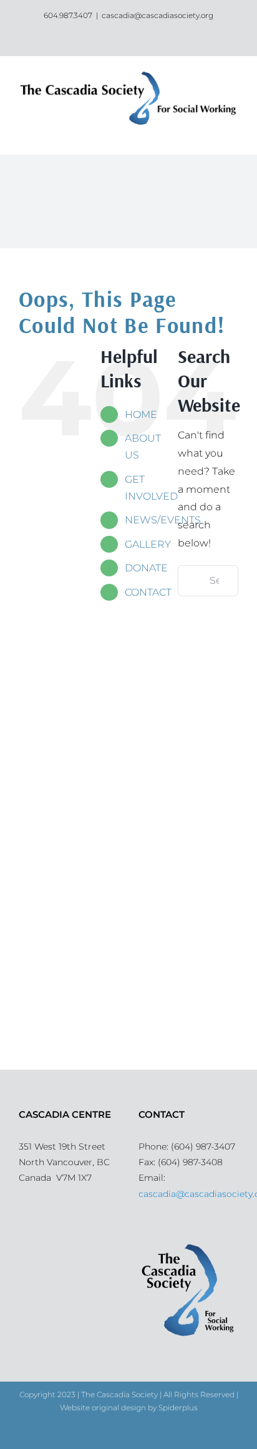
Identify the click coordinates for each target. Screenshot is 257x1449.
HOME (141, 414)
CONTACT (148, 592)
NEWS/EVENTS (163, 520)
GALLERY (148, 544)
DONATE (146, 568)
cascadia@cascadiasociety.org (157, 15)
